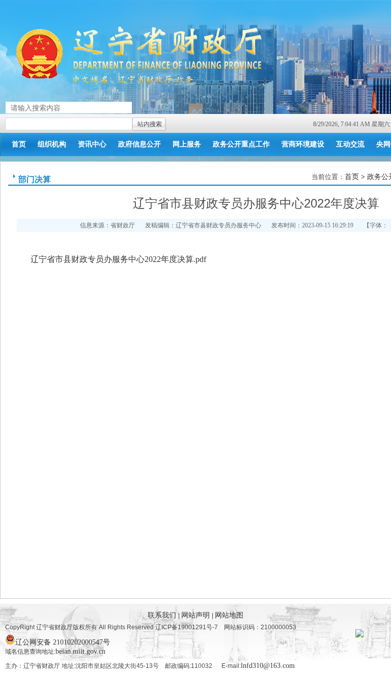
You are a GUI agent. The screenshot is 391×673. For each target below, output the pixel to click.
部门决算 (34, 179)
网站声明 (196, 615)
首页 (19, 144)
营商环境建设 (303, 144)
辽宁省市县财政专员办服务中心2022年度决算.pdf (118, 259)
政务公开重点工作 (241, 144)
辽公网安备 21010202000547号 (62, 641)
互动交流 (350, 144)
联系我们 (163, 615)
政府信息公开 (139, 144)
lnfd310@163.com (268, 665)
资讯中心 (92, 144)
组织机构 (52, 144)
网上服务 (187, 144)
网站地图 (229, 615)
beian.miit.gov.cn (80, 651)
